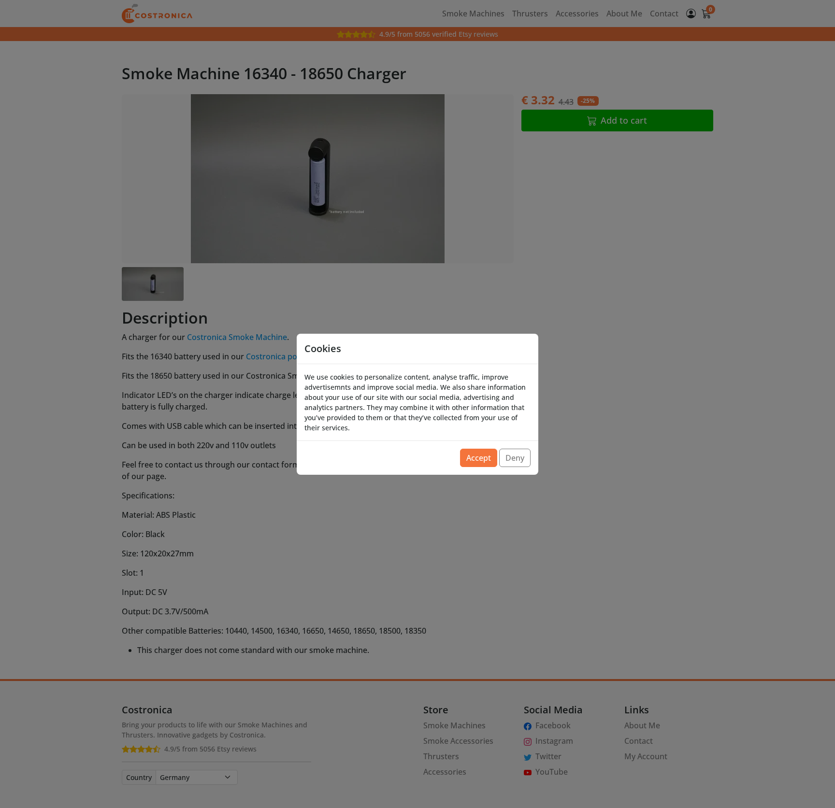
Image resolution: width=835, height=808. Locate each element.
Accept (478, 458)
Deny (514, 458)
